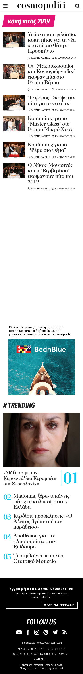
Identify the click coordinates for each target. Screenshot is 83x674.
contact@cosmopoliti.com (49, 642)
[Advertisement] (41, 290)
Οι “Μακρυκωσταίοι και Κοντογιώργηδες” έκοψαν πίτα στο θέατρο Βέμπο (51, 75)
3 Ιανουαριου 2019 (64, 157)
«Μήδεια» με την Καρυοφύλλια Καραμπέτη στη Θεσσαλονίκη (29, 478)
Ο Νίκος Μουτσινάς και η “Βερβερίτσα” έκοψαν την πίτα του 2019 (50, 174)
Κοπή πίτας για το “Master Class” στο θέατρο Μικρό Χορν (50, 124)
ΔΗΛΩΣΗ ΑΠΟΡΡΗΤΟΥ (30, 649)
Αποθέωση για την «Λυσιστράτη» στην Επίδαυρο (34, 541)
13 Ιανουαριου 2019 (65, 89)
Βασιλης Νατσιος (40, 58)
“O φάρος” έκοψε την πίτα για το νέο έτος (51, 100)
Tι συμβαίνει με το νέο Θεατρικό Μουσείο (38, 558)
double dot (57, 668)
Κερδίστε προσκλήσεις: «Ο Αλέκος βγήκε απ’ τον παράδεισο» (42, 522)
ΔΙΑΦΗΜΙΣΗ (40, 659)
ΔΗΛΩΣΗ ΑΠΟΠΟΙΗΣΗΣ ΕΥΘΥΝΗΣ (49, 653)
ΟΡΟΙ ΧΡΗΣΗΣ (21, 653)
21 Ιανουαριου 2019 (65, 58)
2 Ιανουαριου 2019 (64, 188)
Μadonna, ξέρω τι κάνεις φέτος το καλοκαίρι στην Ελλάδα (41, 502)
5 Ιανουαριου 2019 (64, 110)
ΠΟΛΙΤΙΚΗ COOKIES (54, 649)
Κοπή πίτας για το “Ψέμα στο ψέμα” (47, 147)
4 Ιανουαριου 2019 (64, 136)
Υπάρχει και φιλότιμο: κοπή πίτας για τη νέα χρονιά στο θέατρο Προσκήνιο (52, 43)
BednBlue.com (19, 331)
